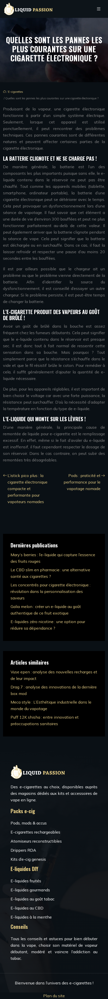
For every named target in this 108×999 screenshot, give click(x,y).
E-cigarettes (15, 92)
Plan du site (54, 995)
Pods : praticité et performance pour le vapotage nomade (82, 482)
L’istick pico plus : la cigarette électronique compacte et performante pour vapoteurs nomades (27, 488)
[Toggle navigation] (98, 9)
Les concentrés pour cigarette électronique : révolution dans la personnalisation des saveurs (50, 591)
